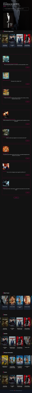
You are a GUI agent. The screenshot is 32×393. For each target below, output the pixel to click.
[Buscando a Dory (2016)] (27, 301)
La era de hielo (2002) (27, 366)
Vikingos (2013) (19, 347)
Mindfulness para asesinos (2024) (12, 45)
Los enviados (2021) (5, 45)
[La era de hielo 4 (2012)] (12, 301)
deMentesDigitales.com (19, 390)
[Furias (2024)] (27, 341)
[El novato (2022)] (5, 301)
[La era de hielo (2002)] (27, 360)
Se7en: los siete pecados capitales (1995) (27, 46)
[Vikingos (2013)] (19, 341)
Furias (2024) (27, 347)
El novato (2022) (4, 306)
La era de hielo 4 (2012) (12, 307)
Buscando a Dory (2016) (27, 307)
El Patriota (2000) (19, 306)
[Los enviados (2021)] (5, 39)
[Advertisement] (16, 208)
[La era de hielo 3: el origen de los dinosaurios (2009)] (5, 360)
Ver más (27, 67)
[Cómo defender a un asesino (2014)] (19, 39)
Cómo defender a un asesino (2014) (19, 45)
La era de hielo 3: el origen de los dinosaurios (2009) (5, 367)
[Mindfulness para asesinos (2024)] (12, 39)
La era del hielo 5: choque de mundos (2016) (12, 367)
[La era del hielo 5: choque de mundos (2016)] (12, 360)
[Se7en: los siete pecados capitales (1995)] (27, 39)
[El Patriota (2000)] (19, 301)
